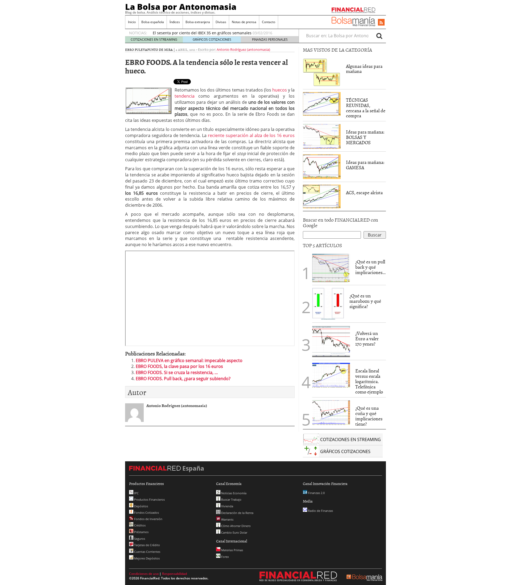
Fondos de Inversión (147, 519)
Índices (175, 22)
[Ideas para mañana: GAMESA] (322, 166)
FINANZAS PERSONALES (270, 39)
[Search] (379, 35)
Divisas (221, 22)
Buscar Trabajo (230, 499)
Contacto (268, 22)
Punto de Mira (160, 49)
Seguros (139, 539)
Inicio (132, 22)
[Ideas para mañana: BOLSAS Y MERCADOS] (322, 136)
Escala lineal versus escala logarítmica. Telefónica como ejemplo (369, 381)
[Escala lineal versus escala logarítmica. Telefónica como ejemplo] (331, 375)
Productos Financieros (149, 499)
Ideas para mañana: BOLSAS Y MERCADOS (365, 137)
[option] (221, 33)
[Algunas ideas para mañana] (322, 72)
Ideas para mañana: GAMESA (365, 165)
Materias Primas (231, 550)
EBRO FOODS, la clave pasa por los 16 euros (179, 366)
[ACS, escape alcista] (322, 196)
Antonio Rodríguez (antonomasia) (243, 49)
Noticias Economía (233, 493)
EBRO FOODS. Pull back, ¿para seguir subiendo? (183, 378)
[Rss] (381, 23)
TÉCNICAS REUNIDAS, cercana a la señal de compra (365, 107)
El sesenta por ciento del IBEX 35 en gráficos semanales (202, 32)
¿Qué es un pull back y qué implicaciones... (370, 267)
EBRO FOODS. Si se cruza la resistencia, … (177, 372)
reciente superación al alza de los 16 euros (251, 135)
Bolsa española (152, 22)
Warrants (226, 519)
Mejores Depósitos (146, 558)
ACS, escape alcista (364, 192)
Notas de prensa (244, 22)
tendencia (185, 96)
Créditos (139, 525)
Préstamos (141, 532)
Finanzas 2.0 (316, 493)
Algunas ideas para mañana (364, 69)
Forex (224, 557)
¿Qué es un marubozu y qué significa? (365, 301)
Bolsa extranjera (198, 22)
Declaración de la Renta (236, 513)
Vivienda (226, 506)
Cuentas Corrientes (146, 552)
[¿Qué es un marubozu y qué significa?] (328, 303)
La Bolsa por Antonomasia (180, 6)
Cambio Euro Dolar (233, 532)
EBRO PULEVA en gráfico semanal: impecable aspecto (189, 360)
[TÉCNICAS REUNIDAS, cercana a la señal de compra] (322, 103)
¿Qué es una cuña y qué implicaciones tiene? (368, 415)
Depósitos (140, 506)
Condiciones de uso (144, 573)
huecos (279, 90)
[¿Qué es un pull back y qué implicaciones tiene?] (331, 268)
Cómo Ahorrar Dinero (235, 526)
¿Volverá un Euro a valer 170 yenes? (367, 338)
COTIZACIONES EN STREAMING (154, 39)
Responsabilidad (174, 573)
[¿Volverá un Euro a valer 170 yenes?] (331, 341)
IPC (136, 493)
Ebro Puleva (136, 49)
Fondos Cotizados (146, 513)
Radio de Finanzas (320, 511)
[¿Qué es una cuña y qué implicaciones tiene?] (331, 412)
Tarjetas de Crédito (146, 545)
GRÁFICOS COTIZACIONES (212, 39)
